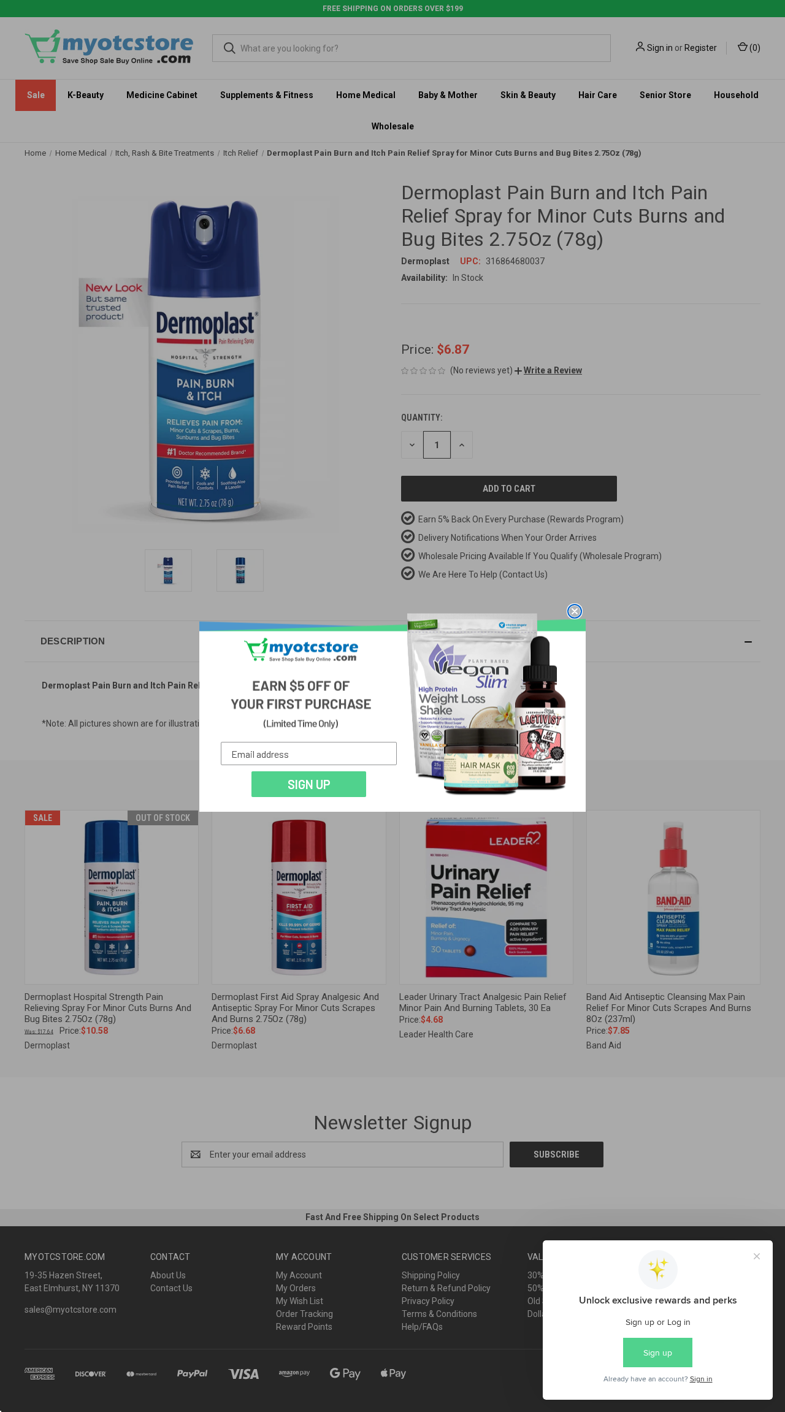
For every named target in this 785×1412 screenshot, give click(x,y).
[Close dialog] (575, 611)
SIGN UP (309, 784)
